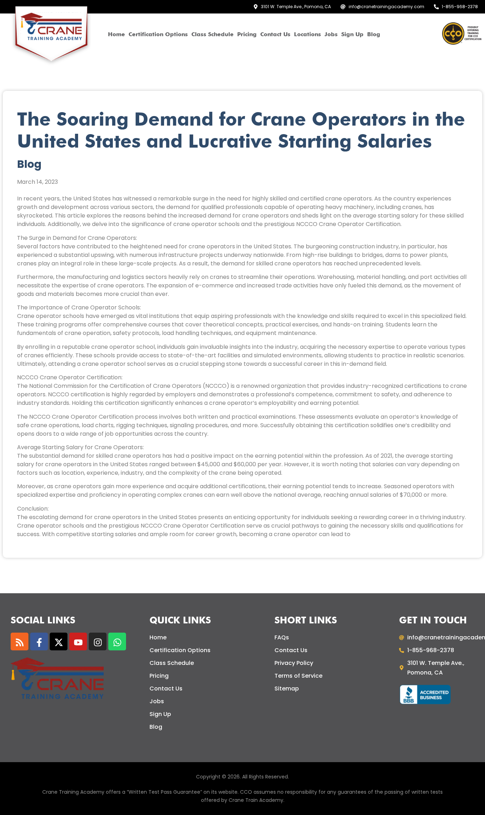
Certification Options (158, 34)
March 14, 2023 (37, 182)
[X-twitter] (58, 641)
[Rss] (19, 641)
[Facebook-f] (39, 641)
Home (116, 34)
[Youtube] (78, 641)
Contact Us (275, 34)
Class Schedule (212, 34)
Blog (373, 34)
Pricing (247, 34)
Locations (307, 34)
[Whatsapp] (117, 641)
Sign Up (352, 34)
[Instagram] (98, 641)
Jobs (331, 34)
